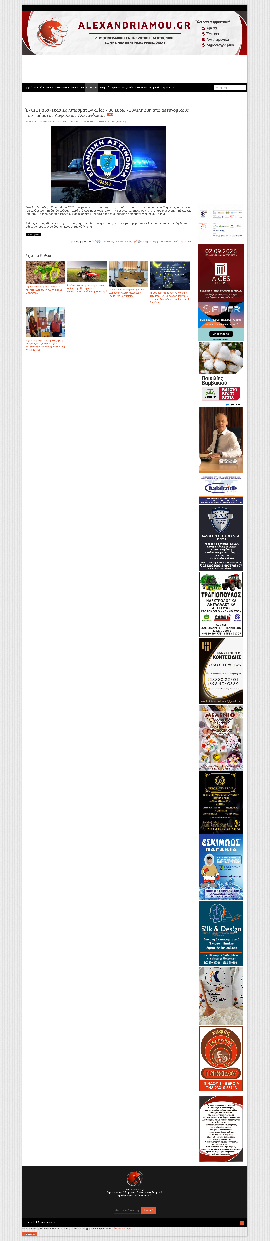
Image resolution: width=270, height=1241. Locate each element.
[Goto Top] (242, 1223)
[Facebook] (240, 7)
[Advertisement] (108, 386)
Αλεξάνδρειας (119, 121)
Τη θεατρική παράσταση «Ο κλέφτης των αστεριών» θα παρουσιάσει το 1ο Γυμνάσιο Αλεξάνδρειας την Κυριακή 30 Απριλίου (170, 297)
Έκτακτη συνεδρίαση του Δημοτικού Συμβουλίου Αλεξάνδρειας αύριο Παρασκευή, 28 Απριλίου (127, 292)
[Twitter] (243, 7)
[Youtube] (244, 7)
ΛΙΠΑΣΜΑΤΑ (68, 121)
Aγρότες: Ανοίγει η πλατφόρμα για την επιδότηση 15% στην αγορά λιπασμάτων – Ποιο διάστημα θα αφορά (87, 288)
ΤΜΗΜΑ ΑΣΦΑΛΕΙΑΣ (100, 121)
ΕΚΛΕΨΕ (57, 121)
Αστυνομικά (45, 121)
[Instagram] (241, 7)
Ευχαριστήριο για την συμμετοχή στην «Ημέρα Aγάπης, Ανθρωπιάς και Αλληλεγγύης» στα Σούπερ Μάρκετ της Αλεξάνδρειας (45, 345)
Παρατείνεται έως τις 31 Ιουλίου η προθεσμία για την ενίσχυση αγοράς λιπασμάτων (44, 289)
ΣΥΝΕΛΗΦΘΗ (82, 121)
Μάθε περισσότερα (121, 1228)
